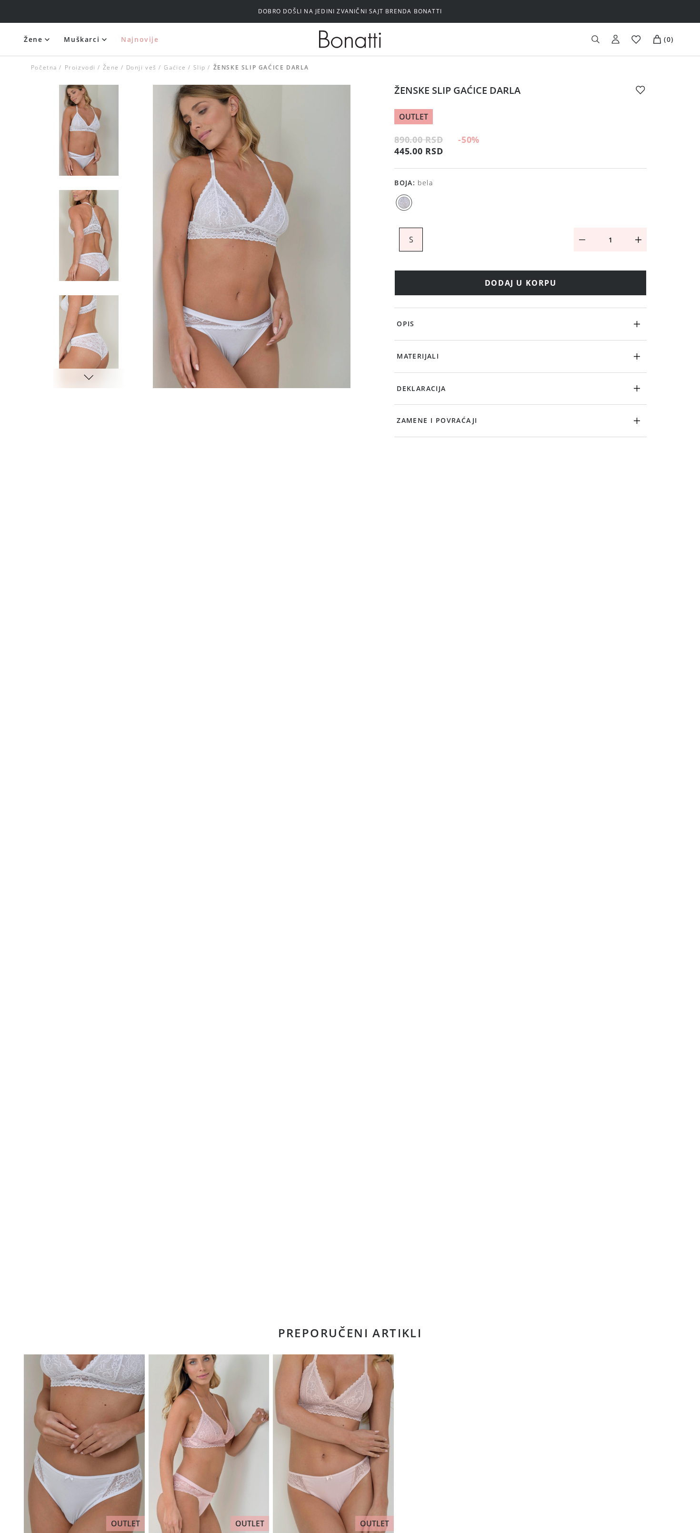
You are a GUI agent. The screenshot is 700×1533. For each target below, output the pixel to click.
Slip (199, 67)
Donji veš (141, 67)
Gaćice (175, 67)
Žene (33, 39)
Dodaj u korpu (521, 283)
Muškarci (82, 39)
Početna (44, 67)
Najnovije (140, 39)
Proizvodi (79, 67)
